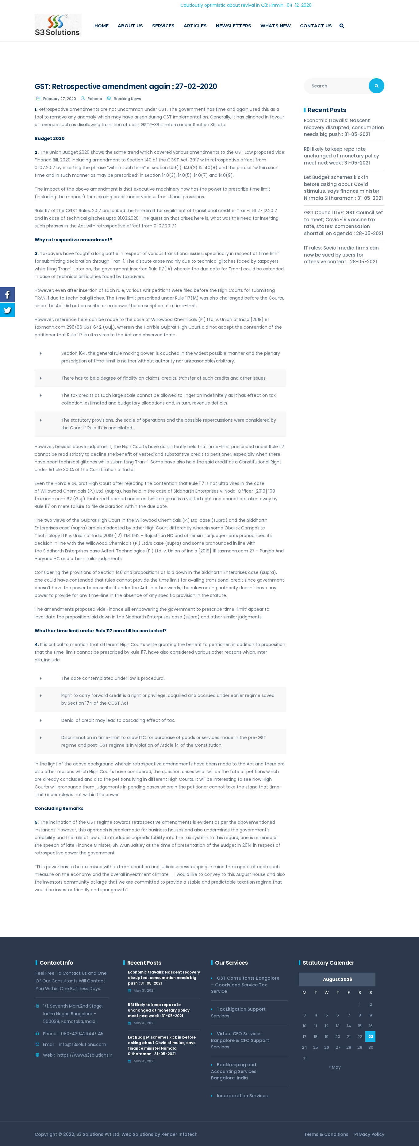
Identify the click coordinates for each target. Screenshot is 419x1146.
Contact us (316, 26)
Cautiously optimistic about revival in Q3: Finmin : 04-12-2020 (219, 5)
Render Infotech (179, 1134)
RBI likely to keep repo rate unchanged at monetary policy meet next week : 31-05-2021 (341, 156)
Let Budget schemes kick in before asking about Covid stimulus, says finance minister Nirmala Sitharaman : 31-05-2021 (343, 187)
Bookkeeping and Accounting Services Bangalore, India (233, 1071)
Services (163, 26)
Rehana (95, 98)
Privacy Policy (369, 1134)
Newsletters (233, 26)
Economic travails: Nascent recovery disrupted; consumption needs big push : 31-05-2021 (344, 127)
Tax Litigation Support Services (238, 1012)
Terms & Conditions (326, 1134)
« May (335, 1067)
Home (101, 26)
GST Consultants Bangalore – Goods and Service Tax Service (245, 984)
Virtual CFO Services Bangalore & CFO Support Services (240, 1040)
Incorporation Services (242, 1096)
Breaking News (127, 98)
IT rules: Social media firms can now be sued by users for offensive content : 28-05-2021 (341, 255)
